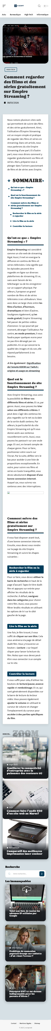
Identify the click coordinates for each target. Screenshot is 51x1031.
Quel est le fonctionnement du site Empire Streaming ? (25, 196)
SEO (11, 807)
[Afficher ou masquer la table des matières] (43, 181)
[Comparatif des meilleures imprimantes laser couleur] (25, 838)
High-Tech (11, 69)
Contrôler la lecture (22, 226)
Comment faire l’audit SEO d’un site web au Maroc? (24, 812)
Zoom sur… (25, 734)
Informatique (17, 948)
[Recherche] (39, 6)
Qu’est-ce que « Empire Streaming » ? (22, 188)
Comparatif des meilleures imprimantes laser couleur (24, 852)
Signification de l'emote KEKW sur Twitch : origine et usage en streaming (24, 367)
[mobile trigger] (5, 6)
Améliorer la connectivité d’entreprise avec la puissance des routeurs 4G (24, 771)
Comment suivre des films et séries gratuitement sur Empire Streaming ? (26, 205)
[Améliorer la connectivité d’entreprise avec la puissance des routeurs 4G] (25, 758)
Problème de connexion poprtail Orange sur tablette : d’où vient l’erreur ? (25, 953)
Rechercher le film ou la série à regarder (27, 214)
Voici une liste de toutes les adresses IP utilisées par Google (24, 913)
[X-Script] (19, 6)
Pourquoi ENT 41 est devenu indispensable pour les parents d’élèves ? (25, 993)
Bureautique (14, 848)
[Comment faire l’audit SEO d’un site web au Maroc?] (25, 798)
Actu (14, 908)
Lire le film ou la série (23, 221)
